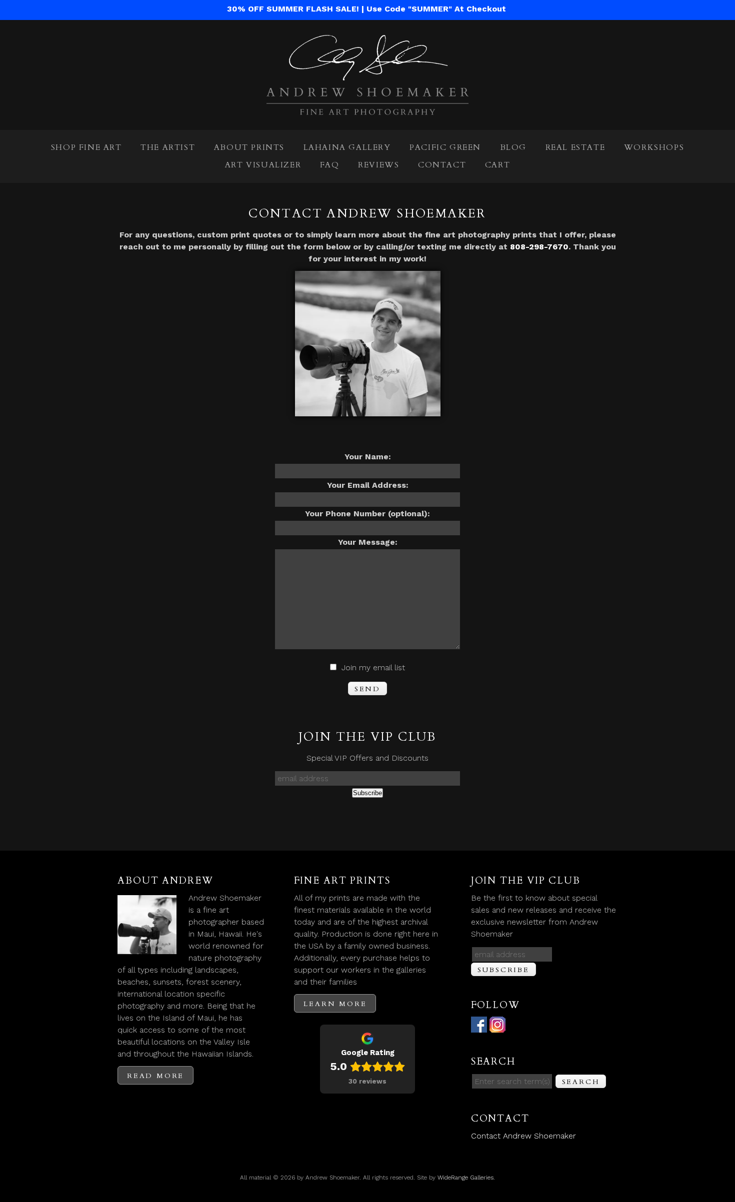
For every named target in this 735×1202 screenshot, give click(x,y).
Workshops (654, 147)
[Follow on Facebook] (479, 1026)
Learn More (335, 1004)
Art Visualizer (263, 164)
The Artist (167, 147)
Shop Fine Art (86, 147)
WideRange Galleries (466, 1177)
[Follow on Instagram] (498, 1026)
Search (581, 1082)
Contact (442, 164)
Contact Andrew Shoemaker (523, 1136)
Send (367, 689)
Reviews (378, 164)
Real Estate (576, 147)
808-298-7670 (539, 246)
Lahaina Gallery (347, 147)
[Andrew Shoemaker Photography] (367, 108)
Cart (497, 164)
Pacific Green (445, 147)
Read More (155, 1076)
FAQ (330, 164)
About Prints (249, 147)
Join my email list (373, 667)
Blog (513, 147)
